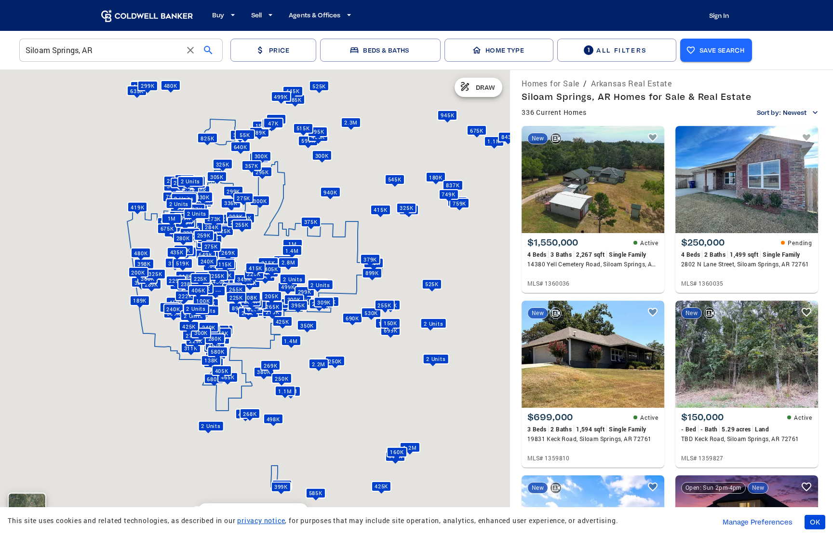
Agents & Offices (314, 15)
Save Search (721, 50)
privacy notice (261, 520)
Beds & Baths (386, 50)
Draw (485, 87)
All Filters (617, 50)
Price (279, 50)
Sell (256, 15)
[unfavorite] (652, 137)
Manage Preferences (758, 522)
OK (815, 522)
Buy (218, 15)
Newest (794, 112)
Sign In (719, 15)
